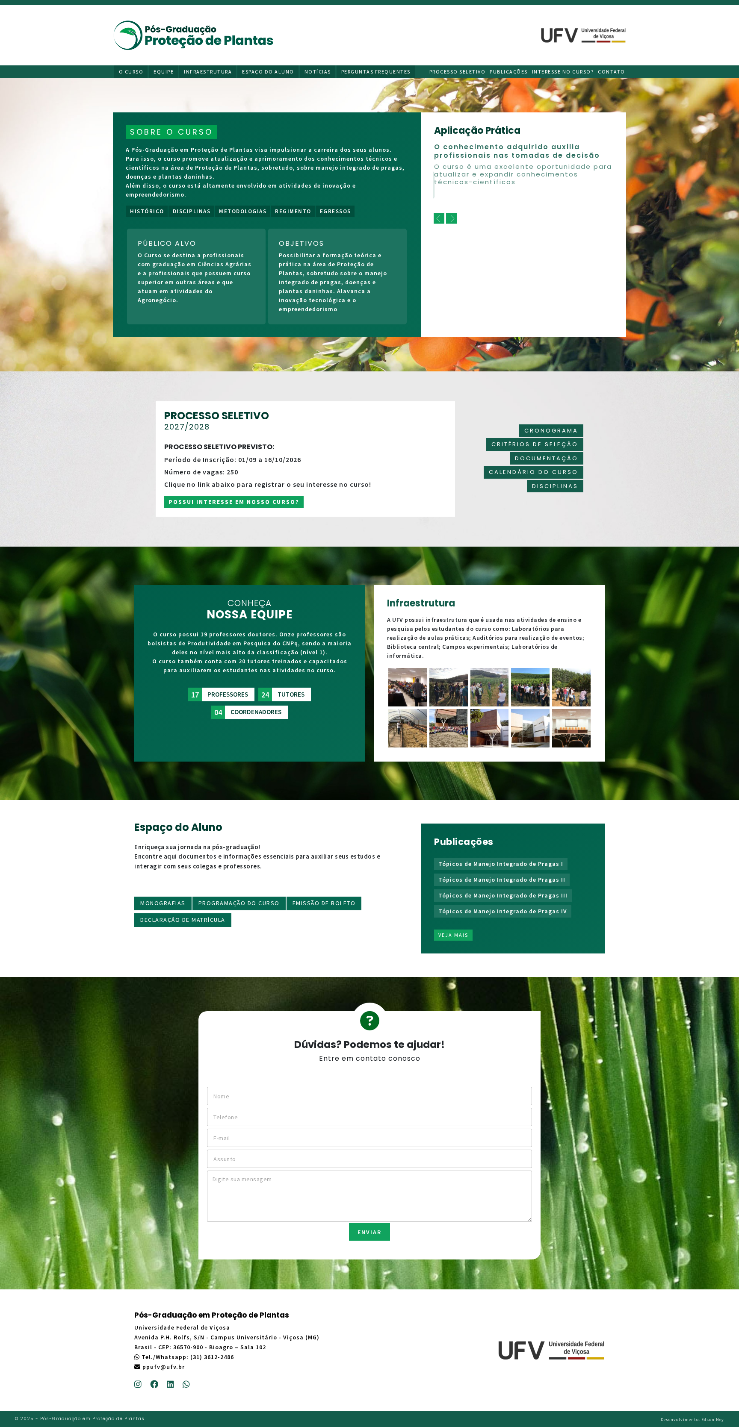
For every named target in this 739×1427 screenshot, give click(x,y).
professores (219, 695)
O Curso (131, 71)
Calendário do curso (533, 472)
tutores (282, 695)
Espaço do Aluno (268, 71)
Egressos (335, 211)
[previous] (439, 218)
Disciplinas (192, 211)
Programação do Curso (239, 903)
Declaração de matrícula (182, 920)
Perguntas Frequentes (376, 71)
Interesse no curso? (563, 71)
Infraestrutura (208, 71)
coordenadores (247, 712)
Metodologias (242, 211)
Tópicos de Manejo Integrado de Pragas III (503, 895)
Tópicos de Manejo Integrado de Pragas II (501, 879)
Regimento (293, 211)
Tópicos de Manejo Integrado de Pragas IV (502, 911)
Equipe (164, 71)
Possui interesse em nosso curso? (233, 502)
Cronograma (551, 431)
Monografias (163, 903)
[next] (451, 218)
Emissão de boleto (324, 903)
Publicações (509, 71)
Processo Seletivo (457, 71)
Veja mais (453, 935)
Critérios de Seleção (534, 444)
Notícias (317, 71)
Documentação (546, 458)
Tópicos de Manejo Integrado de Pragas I (500, 864)
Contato (611, 71)
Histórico (147, 211)
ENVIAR (369, 1232)
